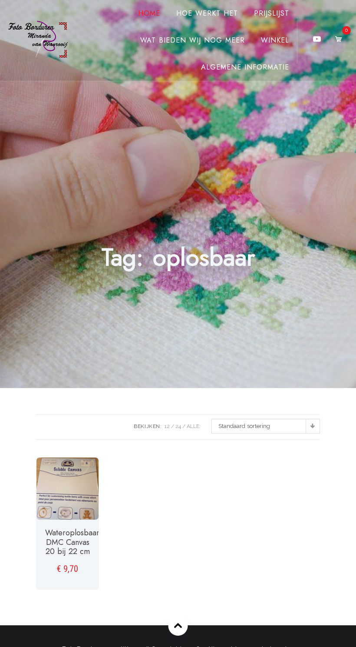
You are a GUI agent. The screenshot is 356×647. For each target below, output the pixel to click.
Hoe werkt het (207, 13)
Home (149, 13)
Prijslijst (271, 13)
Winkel (275, 40)
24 (178, 426)
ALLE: (194, 426)
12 (167, 426)
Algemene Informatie (245, 67)
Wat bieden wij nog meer (192, 40)
